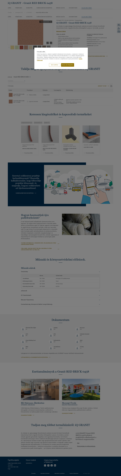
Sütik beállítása (54, 64)
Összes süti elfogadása (67, 64)
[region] (61, 58)
